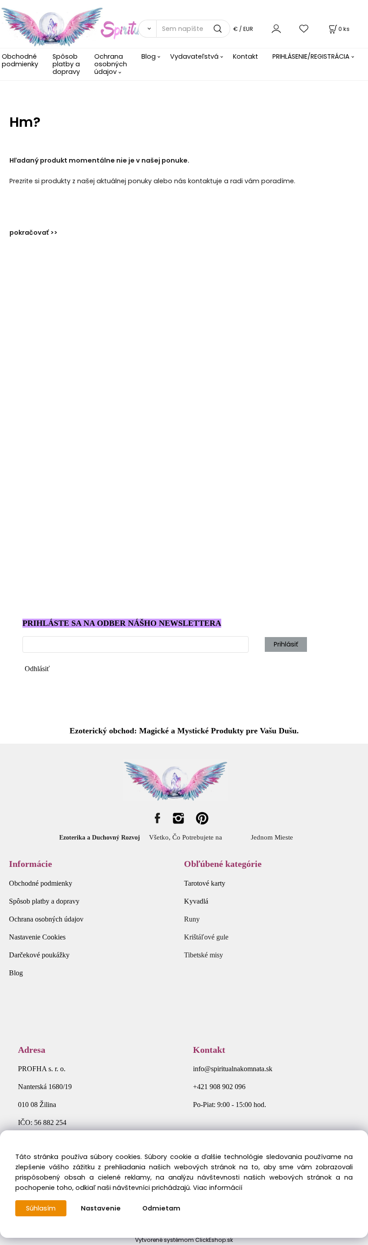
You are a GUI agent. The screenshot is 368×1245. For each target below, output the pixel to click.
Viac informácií (217, 1187)
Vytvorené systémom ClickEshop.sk (184, 1240)
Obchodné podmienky (20, 60)
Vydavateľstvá (194, 56)
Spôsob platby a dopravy (66, 64)
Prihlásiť (286, 644)
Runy (192, 919)
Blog (148, 56)
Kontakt (245, 56)
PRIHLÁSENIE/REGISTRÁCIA (311, 56)
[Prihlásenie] (276, 28)
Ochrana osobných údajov (110, 64)
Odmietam (161, 1208)
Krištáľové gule (206, 937)
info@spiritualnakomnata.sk (232, 1069)
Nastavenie (101, 1208)
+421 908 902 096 (219, 1086)
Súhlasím (41, 1208)
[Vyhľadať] (147, 29)
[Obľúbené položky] (304, 28)
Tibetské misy (203, 955)
